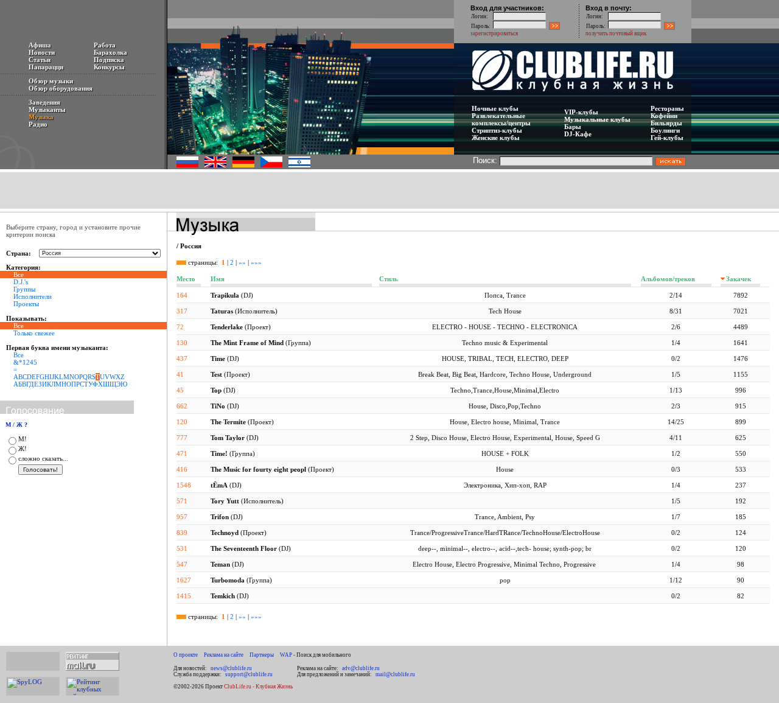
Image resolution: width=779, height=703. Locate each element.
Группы (24, 289)
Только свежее (34, 333)
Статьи (40, 59)
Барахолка (110, 52)
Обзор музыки (51, 81)
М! (22, 438)
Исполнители (32, 296)
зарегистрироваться (494, 33)
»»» (256, 262)
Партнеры (262, 655)
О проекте (185, 655)
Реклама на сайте (223, 655)
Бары (572, 126)
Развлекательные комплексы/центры (501, 119)
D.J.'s (20, 281)
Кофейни (664, 115)
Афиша (40, 45)
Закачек (738, 278)
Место (185, 278)
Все (18, 354)
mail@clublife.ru (395, 674)
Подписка (109, 59)
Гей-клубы (667, 137)
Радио (38, 124)
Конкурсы (109, 67)
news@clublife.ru (231, 668)
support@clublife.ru (249, 674)
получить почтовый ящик (615, 33)
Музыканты (47, 109)
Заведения (44, 102)
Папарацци (46, 67)
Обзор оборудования (61, 88)
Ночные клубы (495, 108)
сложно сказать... (43, 458)
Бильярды (666, 123)
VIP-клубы (581, 112)
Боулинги (665, 130)
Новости (42, 52)
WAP (286, 655)
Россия (190, 246)
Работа (105, 45)
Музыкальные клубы (597, 119)
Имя (218, 278)
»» (242, 262)
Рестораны (667, 108)
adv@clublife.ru (361, 668)
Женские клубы (496, 137)
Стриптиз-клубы (497, 130)
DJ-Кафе (578, 134)
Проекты (26, 303)
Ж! (22, 448)
